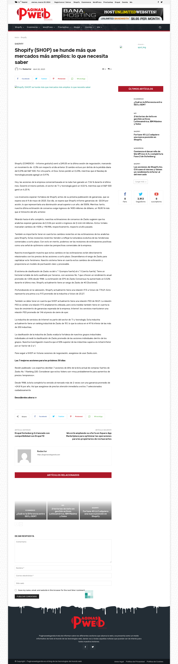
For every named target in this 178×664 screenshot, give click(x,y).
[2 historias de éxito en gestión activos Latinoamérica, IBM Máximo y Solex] (63, 501)
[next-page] (21, 524)
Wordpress (138, 148)
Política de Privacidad (135, 662)
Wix (62, 505)
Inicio (17, 37)
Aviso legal (119, 662)
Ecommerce (30, 510)
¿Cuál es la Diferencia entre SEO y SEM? (30, 515)
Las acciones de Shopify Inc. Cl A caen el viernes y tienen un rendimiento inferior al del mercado (148, 171)
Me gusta (125, 193)
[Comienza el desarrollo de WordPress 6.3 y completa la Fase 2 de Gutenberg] (125, 152)
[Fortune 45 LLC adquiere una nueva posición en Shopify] (96, 501)
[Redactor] (17, 69)
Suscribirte (156, 193)
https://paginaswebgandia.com (48, 454)
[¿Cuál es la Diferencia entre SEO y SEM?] (31, 501)
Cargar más (139, 181)
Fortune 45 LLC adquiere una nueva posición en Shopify (95, 514)
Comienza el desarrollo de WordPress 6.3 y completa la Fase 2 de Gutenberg (148, 154)
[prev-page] (16, 524)
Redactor (27, 69)
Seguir (141, 193)
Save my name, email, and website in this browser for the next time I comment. (51, 590)
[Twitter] (161, 2)
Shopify (24, 37)
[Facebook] (158, 2)
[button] (160, 27)
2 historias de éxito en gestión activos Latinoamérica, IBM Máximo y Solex (63, 513)
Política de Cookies (155, 662)
